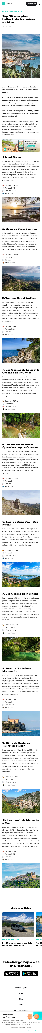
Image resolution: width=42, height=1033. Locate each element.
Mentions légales (21, 987)
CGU (21, 993)
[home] (7, 3)
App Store (23, 121)
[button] (39, 4)
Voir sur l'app (10, 193)
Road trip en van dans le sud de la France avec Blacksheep (17, 944)
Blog (21, 999)
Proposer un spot (21, 1010)
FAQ (21, 1004)
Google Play (33, 121)
